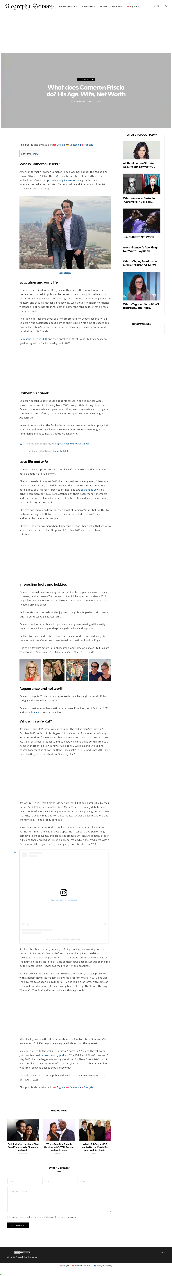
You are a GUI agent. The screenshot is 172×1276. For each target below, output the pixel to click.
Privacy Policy (21, 1257)
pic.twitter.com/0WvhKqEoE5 (73, 443)
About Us (11, 1257)
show (35, 153)
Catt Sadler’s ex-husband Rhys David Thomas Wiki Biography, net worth (23, 1147)
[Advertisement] (86, 34)
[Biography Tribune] (29, 6)
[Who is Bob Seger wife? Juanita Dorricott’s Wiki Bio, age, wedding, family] (95, 1130)
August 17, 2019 (60, 451)
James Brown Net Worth (138, 237)
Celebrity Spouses (86, 79)
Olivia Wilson (80, 102)
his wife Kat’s (32, 712)
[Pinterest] (11, 160)
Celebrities (87, 6)
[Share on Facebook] (11, 146)
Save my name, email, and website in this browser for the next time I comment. (45, 1217)
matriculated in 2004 (35, 339)
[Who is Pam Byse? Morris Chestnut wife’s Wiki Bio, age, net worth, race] (59, 1130)
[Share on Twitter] (11, 153)
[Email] (11, 167)
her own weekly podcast (55, 1055)
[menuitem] (133, 6)
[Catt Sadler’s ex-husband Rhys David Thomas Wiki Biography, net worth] (23, 1130)
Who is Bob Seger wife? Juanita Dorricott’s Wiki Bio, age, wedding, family (95, 1147)
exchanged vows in (92, 489)
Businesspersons (67, 6)
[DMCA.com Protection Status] (22, 1253)
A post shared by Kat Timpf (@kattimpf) (63, 939)
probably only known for (61, 180)
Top (163, 1252)
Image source (65, 272)
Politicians (117, 6)
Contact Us (32, 1257)
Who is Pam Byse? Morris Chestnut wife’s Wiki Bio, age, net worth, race (59, 1147)
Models (103, 6)
